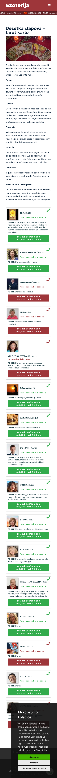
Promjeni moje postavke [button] (34, 768)
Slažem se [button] (34, 757)
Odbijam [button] (34, 762)
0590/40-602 (40, 13)
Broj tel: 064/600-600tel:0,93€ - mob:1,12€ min (28, 235)
